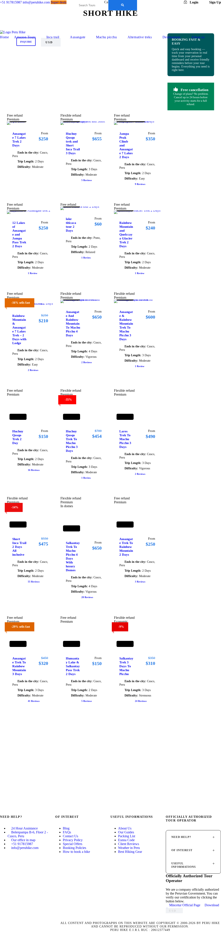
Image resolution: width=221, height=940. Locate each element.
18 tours (19, 98)
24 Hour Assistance (24, 828)
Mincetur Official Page (184, 905)
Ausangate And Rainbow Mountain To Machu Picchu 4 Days (73, 323)
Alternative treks (140, 37)
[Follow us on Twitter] (1, 860)
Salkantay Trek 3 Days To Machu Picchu (126, 666)
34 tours (147, 65)
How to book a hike (76, 851)
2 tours (83, 81)
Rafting (148, 76)
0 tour (148, 48)
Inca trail (52, 37)
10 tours (83, 48)
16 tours (51, 48)
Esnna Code (126, 840)
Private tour (116, 75)
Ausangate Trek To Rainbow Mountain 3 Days (19, 666)
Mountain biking (115, 58)
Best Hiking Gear (130, 851)
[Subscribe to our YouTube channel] (1, 864)
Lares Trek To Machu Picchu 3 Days (125, 439)
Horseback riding (83, 56)
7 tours (83, 65)
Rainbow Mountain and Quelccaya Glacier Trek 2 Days (126, 234)
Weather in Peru (129, 848)
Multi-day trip (19, 75)
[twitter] (159, 2)
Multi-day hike (148, 58)
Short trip (51, 92)
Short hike (19, 92)
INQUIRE (26, 41)
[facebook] (151, 2)
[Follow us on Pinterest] (1, 871)
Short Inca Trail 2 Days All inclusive (19, 546)
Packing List (126, 836)
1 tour (20, 48)
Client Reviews (128, 844)
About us (198, 37)
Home (4, 37)
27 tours (115, 48)
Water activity (116, 92)
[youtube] (167, 2)
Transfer (84, 93)
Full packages (19, 58)
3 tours (51, 65)
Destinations (172, 37)
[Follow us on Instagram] (1, 867)
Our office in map (23, 840)
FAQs (67, 832)
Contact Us (70, 836)
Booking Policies (74, 848)
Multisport (51, 75)
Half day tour (51, 58)
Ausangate (77, 37)
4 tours (19, 65)
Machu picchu (106, 37)
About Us (124, 828)
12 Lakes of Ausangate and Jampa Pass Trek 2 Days (19, 234)
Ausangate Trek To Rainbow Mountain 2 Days (126, 546)
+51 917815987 (22, 844)
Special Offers (72, 844)
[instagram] (175, 2)
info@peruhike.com (24, 848)
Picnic (83, 76)
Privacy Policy (73, 840)
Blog (66, 828)
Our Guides (126, 832)
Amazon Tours (25, 37)
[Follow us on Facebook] (1, 856)
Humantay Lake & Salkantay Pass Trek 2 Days (73, 666)
